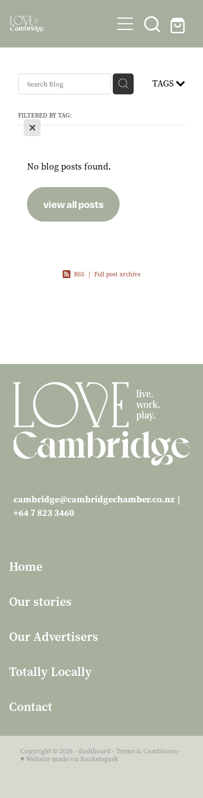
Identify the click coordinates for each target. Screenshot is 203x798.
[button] (152, 23)
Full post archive (117, 274)
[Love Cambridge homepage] (61, 24)
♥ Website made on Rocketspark (69, 759)
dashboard (94, 751)
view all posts (73, 204)
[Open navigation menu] (125, 23)
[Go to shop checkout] (179, 23)
